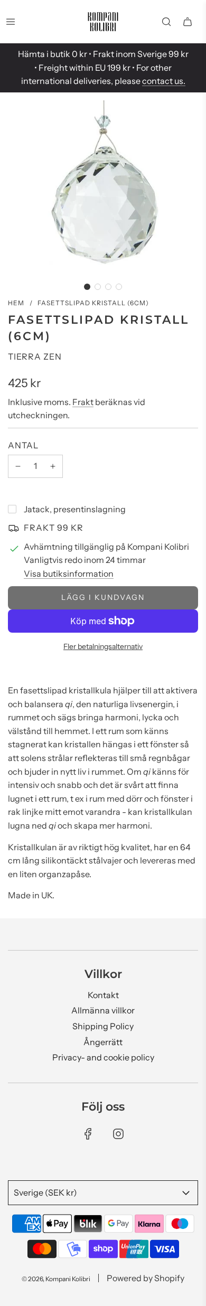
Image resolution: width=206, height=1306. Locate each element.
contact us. (163, 81)
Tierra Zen (35, 356)
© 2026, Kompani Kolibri (56, 1279)
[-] (17, 466)
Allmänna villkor (103, 1010)
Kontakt (103, 995)
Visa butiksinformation (69, 573)
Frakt (82, 402)
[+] (52, 466)
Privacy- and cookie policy (103, 1057)
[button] (87, 287)
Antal (23, 445)
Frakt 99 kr (53, 527)
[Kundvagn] (187, 21)
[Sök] (166, 21)
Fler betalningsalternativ (103, 646)
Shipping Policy (103, 1026)
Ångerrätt (103, 1042)
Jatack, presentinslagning (75, 509)
